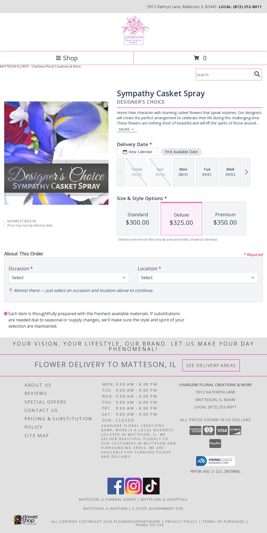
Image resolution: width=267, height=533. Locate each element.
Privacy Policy (182, 521)
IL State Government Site (157, 508)
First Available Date (181, 151)
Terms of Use (149, 525)
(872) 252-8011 (247, 6)
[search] (257, 74)
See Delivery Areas (211, 365)
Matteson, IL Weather (105, 508)
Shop (70, 57)
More (124, 129)
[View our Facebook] (115, 492)
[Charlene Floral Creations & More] (133, 44)
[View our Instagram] (133, 492)
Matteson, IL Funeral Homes (107, 499)
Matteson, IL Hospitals (164, 499)
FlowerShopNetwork (137, 521)
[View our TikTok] (151, 492)
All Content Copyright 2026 (82, 521)
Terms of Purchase (224, 521)
